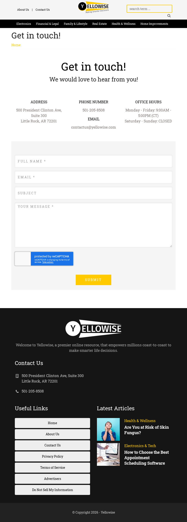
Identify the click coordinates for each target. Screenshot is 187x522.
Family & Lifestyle (75, 23)
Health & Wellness (123, 23)
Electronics (23, 23)
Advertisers (52, 478)
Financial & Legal (47, 23)
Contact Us (43, 9)
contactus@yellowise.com (93, 127)
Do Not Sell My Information (52, 490)
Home (16, 45)
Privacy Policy (52, 456)
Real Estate (99, 23)
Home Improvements (154, 23)
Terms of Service (52, 467)
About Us (23, 9)
